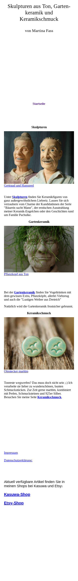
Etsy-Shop (14, 503)
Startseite (39, 103)
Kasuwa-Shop (17, 494)
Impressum (11, 452)
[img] (39, 59)
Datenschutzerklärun (17, 460)
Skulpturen (19, 197)
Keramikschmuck (49, 397)
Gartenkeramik (24, 292)
